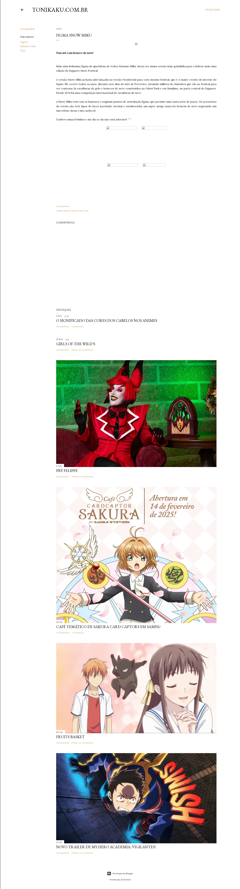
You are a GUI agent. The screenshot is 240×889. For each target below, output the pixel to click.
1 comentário (78, 326)
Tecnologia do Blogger (122, 873)
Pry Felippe (67, 470)
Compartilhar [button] (27, 29)
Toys (22, 50)
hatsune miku (28, 46)
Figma (24, 42)
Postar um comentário (82, 350)
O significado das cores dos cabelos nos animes (106, 320)
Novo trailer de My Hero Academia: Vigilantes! (106, 846)
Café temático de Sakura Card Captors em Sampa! (108, 626)
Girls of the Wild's (75, 343)
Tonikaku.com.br (60, 10)
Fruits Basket (70, 736)
